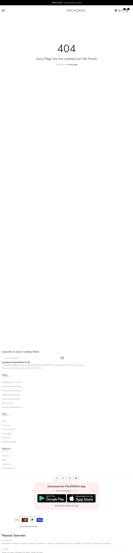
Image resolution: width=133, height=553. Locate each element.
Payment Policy (8, 403)
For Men (5, 549)
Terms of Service (8, 429)
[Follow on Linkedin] (69, 478)
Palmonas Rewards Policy (12, 391)
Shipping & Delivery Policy (12, 382)
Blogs (4, 460)
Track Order (6, 438)
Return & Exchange (9, 442)
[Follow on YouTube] (76, 478)
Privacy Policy (7, 433)
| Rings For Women (28, 543)
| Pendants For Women (82, 543)
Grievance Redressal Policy (12, 407)
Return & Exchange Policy (11, 386)
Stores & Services (8, 468)
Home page (72, 64)
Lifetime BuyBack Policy (11, 399)
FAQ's (4, 421)
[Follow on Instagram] (63, 478)
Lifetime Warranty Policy (11, 395)
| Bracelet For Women (63, 543)
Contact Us (6, 425)
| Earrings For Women (45, 543)
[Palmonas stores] (116, 10)
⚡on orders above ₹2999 (67, 2)
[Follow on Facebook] (56, 478)
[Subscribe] (62, 358)
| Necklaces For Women (101, 543)
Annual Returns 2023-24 (28, 526)
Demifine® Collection (11, 543)
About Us (5, 456)
